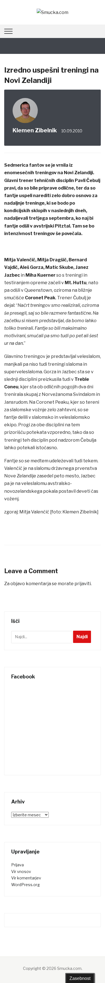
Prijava (17, 864)
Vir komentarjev (26, 878)
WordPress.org (25, 884)
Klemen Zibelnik (35, 130)
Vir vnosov (21, 871)
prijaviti (82, 583)
